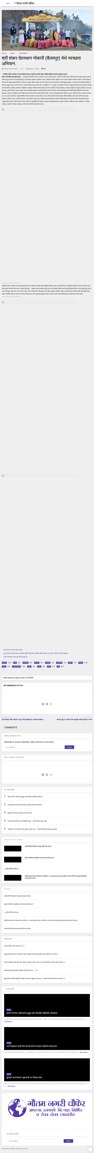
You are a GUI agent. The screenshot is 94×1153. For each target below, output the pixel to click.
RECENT (7, 889)
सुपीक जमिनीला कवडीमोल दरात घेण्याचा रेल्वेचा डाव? (39, 858)
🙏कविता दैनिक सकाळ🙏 (11, 869)
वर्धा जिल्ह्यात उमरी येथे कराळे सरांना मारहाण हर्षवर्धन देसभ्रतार (31, 1046)
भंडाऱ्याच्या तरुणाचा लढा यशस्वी (13, 650)
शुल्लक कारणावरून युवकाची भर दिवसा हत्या (24, 1077)
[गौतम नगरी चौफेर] (23, 3)
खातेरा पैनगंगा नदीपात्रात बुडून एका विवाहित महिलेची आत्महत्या (31, 1013)
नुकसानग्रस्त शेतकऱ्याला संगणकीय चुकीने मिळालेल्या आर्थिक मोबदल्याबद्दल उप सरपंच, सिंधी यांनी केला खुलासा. (36, 653)
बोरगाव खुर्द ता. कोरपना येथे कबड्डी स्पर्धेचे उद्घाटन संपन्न (74, 720)
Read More (8, 1021)
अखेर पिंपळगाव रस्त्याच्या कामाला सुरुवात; (16, 657)
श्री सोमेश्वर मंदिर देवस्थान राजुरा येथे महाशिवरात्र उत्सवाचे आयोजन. (23, 720)
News (9, 1009)
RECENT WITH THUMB (13, 840)
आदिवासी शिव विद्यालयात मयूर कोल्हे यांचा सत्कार (38, 846)
